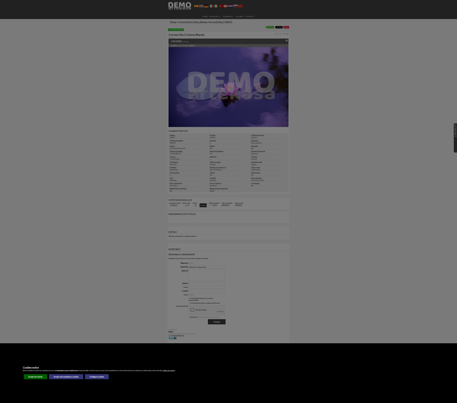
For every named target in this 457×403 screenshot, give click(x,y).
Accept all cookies (35, 377)
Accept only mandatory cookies (66, 377)
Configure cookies (96, 377)
